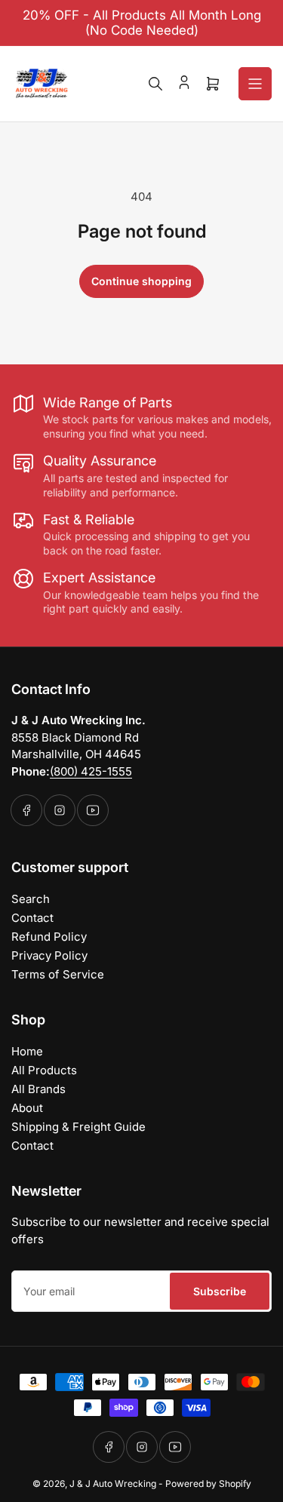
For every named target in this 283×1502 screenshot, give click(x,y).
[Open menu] (255, 83)
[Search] (155, 83)
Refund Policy (49, 936)
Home (27, 1051)
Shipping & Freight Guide (78, 1127)
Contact (32, 918)
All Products (44, 1070)
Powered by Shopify (208, 1483)
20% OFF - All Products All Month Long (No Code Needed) (142, 23)
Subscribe (219, 1291)
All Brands (38, 1089)
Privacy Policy (49, 955)
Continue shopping (141, 281)
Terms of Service (57, 974)
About (27, 1108)
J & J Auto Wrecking (112, 1483)
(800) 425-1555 (91, 771)
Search (30, 899)
